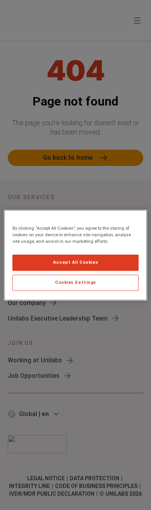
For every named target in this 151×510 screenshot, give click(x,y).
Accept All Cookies (75, 262)
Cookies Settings (75, 282)
